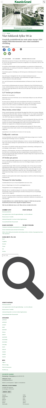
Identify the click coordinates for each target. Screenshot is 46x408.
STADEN (4, 352)
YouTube (4, 251)
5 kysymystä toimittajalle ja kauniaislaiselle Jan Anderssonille (14, 227)
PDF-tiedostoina (10, 387)
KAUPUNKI (4, 337)
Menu (2, 2)
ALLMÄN (4, 324)
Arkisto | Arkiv (7, 392)
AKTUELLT (4, 319)
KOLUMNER (4, 339)
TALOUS (4, 357)
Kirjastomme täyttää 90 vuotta (23, 28)
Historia (3, 332)
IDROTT (4, 334)
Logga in (4, 362)
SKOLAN (4, 349)
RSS (3, 249)
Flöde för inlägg (5, 364)
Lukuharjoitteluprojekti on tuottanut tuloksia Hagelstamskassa (14, 219)
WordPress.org (5, 369)
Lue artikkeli (23, 30)
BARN (3, 327)
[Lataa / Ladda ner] (21, 49)
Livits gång (4, 344)
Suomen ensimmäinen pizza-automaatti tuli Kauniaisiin (13, 229)
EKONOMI (4, 329)
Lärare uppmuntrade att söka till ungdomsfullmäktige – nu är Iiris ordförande (17, 214)
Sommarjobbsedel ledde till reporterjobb (10, 221)
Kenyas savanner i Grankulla (7, 216)
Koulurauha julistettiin (6, 212)
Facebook (4, 244)
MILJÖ (3, 347)
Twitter (3, 246)
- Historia (8, 33)
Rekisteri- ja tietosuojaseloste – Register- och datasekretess (13, 382)
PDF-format (11, 389)
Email (3, 239)
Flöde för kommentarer (6, 367)
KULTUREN (4, 342)
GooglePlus (4, 241)
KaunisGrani (23, 2)
